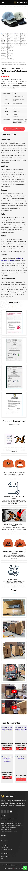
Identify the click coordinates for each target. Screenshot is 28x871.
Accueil (2, 62)
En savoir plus (21, 779)
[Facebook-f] (2, 811)
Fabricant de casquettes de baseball (12, 62)
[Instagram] (5, 811)
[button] (2, 2)
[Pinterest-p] (8, 811)
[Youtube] (11, 811)
